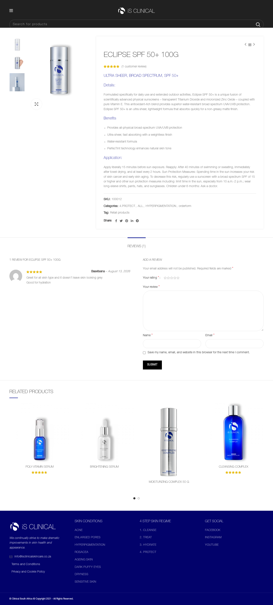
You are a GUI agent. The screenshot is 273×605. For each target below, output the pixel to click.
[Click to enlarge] (36, 104)
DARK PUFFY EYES (88, 567)
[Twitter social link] (121, 221)
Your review (151, 287)
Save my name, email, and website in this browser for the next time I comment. (199, 352)
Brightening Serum (104, 466)
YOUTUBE (212, 545)
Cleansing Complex (233, 466)
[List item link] (38, 556)
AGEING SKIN (84, 559)
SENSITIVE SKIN (85, 581)
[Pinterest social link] (126, 221)
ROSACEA (81, 552)
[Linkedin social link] (132, 221)
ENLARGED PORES (87, 537)
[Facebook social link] (116, 221)
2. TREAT (146, 537)
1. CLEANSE (148, 530)
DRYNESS (81, 574)
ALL (140, 206)
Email (210, 335)
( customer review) (134, 66)
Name (148, 335)
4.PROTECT (127, 206)
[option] (17, 44)
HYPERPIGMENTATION (161, 206)
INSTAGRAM (213, 537)
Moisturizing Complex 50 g (169, 482)
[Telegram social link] (137, 221)
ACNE (79, 530)
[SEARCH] (258, 24)
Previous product (245, 45)
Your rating (151, 278)
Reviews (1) (137, 246)
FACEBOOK (212, 530)
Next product (254, 45)
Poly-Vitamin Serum (40, 466)
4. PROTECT (148, 552)
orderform (185, 206)
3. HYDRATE (148, 545)
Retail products (119, 212)
